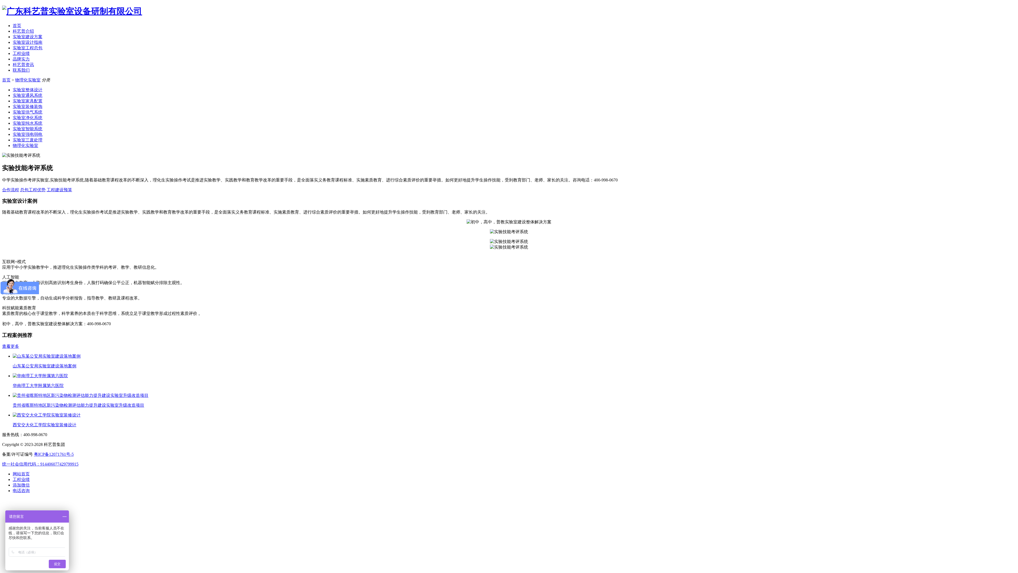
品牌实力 (21, 59)
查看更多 (10, 346)
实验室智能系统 (27, 129)
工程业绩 (21, 53)
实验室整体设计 (27, 90)
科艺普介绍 (23, 31)
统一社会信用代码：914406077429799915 (40, 464)
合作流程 (10, 190)
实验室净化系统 (27, 117)
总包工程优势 (33, 190)
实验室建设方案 (27, 36)
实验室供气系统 (27, 112)
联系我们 (21, 70)
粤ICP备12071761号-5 (54, 454)
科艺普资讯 (23, 64)
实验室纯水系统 (27, 123)
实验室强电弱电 (27, 134)
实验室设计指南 (27, 42)
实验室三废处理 (27, 140)
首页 (17, 25)
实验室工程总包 (27, 48)
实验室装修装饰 (27, 106)
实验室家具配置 (27, 101)
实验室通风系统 (27, 95)
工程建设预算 (59, 190)
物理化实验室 (28, 80)
